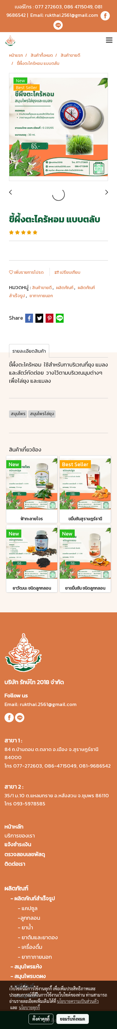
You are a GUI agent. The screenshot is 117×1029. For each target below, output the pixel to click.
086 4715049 (78, 6)
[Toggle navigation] (109, 40)
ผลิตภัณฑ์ (65, 288)
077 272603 (48, 6)
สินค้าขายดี (42, 288)
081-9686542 (95, 766)
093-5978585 (29, 803)
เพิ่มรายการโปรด (28, 272)
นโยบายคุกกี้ (29, 1007)
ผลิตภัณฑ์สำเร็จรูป (34, 898)
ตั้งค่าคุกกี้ (41, 1018)
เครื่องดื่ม (32, 947)
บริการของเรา (19, 835)
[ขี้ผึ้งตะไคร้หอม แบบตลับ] (58, 127)
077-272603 (27, 766)
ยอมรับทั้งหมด (72, 1018)
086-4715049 (60, 766)
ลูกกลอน (30, 918)
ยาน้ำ (27, 927)
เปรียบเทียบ (69, 272)
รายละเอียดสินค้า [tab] (29, 351)
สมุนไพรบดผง (30, 976)
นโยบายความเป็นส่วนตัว (78, 1001)
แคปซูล (30, 908)
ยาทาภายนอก (41, 296)
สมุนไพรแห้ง (28, 966)
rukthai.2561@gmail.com (71, 15)
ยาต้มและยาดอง (40, 937)
